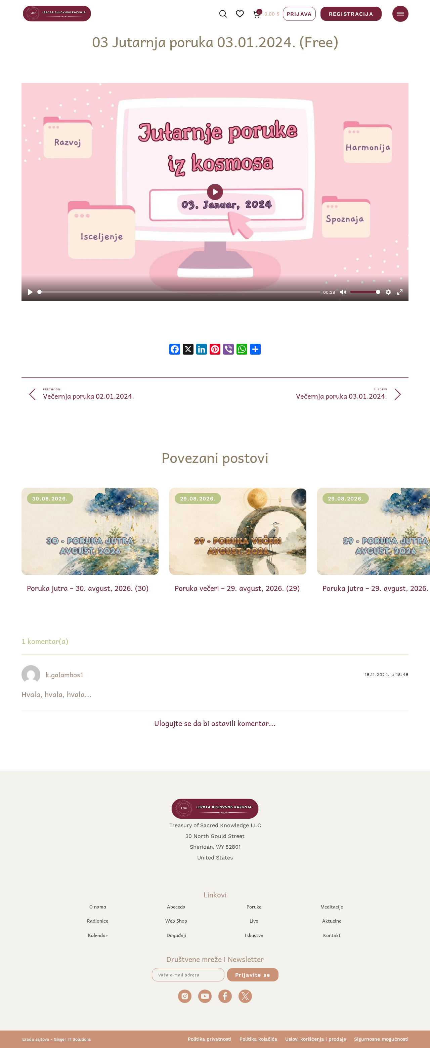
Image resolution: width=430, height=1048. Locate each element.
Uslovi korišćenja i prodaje (315, 1039)
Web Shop (176, 921)
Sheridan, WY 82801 (215, 846)
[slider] (178, 292)
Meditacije (331, 906)
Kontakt (332, 935)
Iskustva (253, 935)
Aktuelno (332, 921)
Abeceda (176, 906)
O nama (97, 906)
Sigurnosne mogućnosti (381, 1039)
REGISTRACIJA (351, 13)
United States (215, 857)
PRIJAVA (299, 13)
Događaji (176, 935)
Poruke (254, 906)
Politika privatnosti (209, 1039)
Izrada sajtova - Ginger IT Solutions (56, 1039)
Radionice (97, 921)
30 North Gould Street (215, 836)
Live (254, 921)
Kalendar (98, 935)
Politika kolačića (258, 1039)
